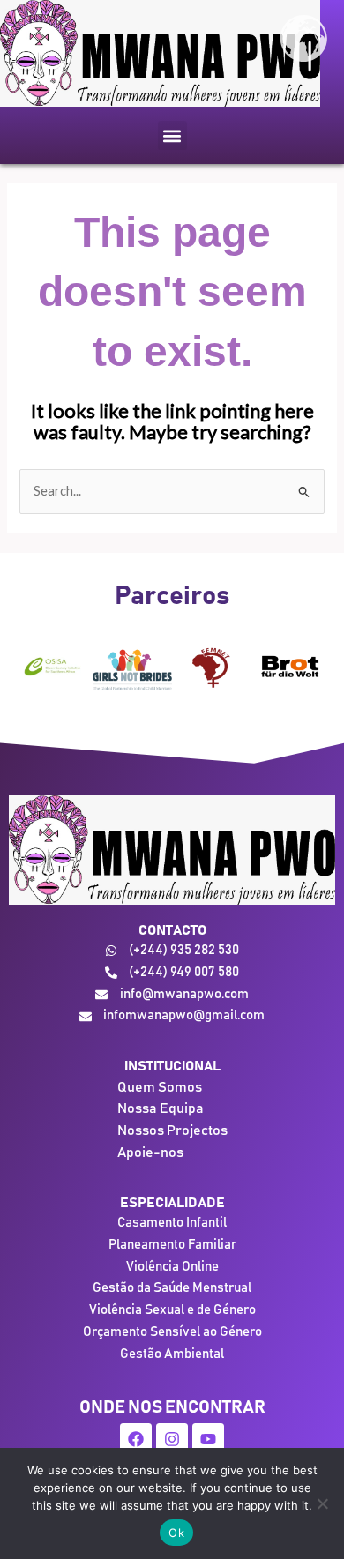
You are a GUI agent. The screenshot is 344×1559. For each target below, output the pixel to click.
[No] (322, 1503)
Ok (176, 1532)
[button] (172, 135)
